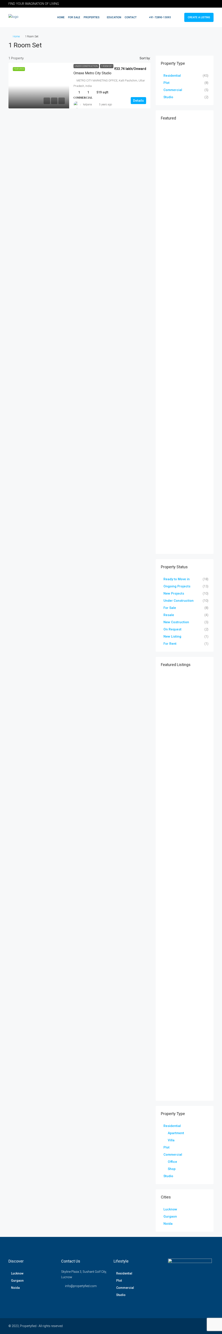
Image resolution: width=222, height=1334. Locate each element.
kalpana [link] (87, 104)
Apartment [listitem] (176, 1133)
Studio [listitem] (168, 97)
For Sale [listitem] (169, 608)
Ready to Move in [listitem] (176, 579)
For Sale (74, 17)
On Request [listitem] (172, 629)
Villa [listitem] (171, 1140)
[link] (38, 85)
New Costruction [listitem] (176, 622)
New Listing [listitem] (172, 636)
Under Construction (86, 66)
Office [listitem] (172, 1162)
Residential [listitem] (172, 76)
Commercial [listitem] (172, 90)
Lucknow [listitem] (170, 1209)
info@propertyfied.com (81, 1286)
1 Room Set (107, 66)
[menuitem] (157, 17)
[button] (205, 43)
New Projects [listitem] (173, 593)
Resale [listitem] (168, 615)
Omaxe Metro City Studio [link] (92, 73)
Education (114, 17)
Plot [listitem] (166, 83)
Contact (131, 17)
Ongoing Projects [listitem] (176, 586)
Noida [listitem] (168, 1224)
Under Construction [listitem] (178, 601)
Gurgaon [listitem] (170, 1216)
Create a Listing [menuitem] (199, 17)
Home (61, 17)
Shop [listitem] (172, 1169)
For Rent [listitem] (169, 644)
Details (138, 101)
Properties (92, 17)
